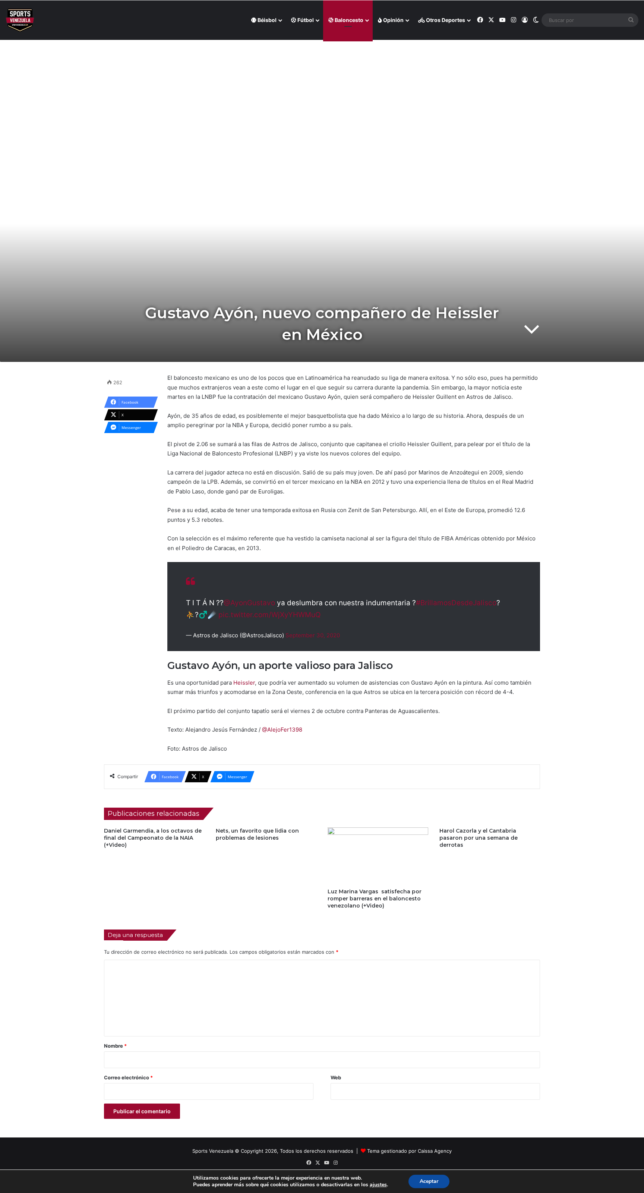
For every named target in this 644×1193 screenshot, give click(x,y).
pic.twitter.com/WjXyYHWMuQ (269, 614)
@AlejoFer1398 (281, 729)
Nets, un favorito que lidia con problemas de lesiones (257, 834)
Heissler (244, 682)
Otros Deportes (445, 20)
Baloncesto (348, 20)
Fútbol (305, 20)
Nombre (115, 1046)
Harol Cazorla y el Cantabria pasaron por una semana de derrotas (478, 837)
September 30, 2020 (312, 635)
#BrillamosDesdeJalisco (456, 603)
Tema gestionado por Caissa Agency (409, 1151)
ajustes (378, 1184)
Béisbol (266, 20)
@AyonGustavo (249, 603)
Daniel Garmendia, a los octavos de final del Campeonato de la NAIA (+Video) (153, 837)
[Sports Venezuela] (20, 20)
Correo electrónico (128, 1077)
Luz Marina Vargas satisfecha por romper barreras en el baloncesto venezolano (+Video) (375, 898)
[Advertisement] (322, 93)
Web (336, 1077)
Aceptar (429, 1181)
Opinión (393, 20)
